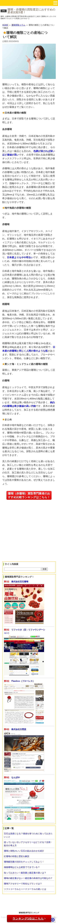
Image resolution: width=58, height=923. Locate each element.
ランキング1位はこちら (28, 918)
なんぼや (15, 777)
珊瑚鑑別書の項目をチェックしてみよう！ (24, 862)
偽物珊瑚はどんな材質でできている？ (22, 867)
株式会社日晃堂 (18, 729)
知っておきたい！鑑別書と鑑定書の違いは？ (25, 873)
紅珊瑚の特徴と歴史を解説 (16, 856)
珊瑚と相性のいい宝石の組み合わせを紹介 (24, 851)
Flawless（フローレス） (23, 681)
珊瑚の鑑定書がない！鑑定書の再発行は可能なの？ (28, 878)
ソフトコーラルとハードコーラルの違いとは (25, 889)
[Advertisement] (19, 540)
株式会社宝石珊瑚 (19, 581)
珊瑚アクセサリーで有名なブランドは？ (23, 883)
